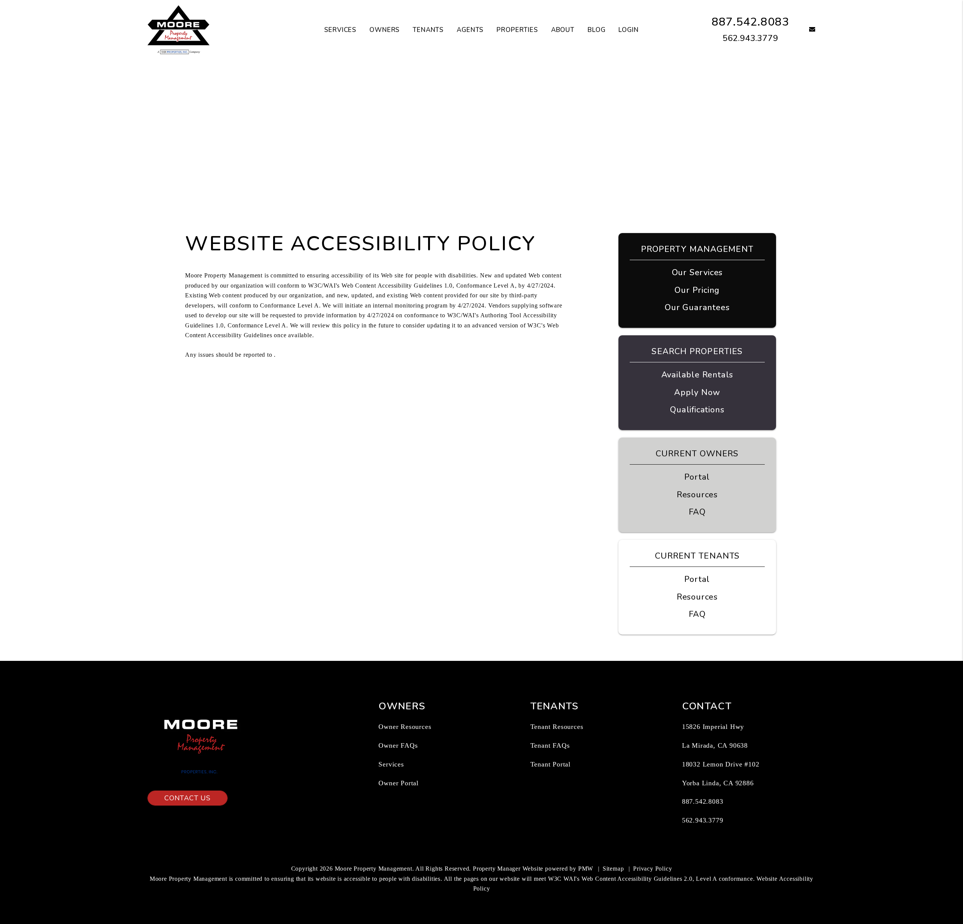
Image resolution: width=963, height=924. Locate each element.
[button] (807, 30)
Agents (470, 30)
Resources (697, 494)
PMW (585, 868)
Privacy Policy (652, 868)
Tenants (428, 30)
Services (340, 30)
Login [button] (628, 30)
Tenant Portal (550, 764)
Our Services (697, 272)
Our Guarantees (697, 307)
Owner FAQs (398, 745)
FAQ (697, 512)
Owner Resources (404, 726)
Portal (697, 477)
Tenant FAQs (550, 745)
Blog (596, 30)
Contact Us (187, 798)
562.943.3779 (750, 38)
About (562, 30)
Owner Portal (398, 783)
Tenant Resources (556, 726)
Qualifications (697, 409)
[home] (178, 29)
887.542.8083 (750, 22)
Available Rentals (697, 374)
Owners (384, 30)
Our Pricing (697, 290)
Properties (517, 30)
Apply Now (697, 392)
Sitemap (613, 868)
